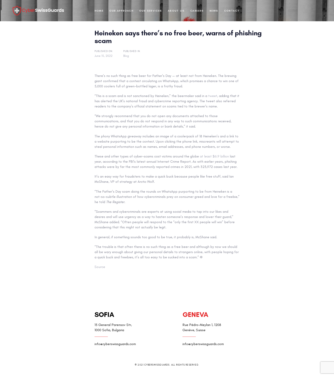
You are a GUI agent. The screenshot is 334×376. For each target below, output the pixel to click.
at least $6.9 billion (214, 156)
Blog (126, 56)
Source (100, 267)
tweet (212, 96)
